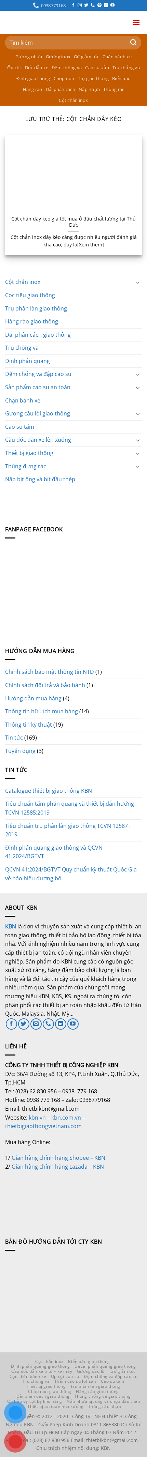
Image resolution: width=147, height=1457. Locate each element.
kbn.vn (37, 1117)
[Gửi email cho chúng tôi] (36, 1024)
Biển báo (121, 78)
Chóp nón (64, 78)
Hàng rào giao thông (31, 321)
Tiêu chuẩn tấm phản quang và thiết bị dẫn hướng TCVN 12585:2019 (69, 808)
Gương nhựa (28, 57)
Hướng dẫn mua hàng (33, 698)
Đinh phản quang (27, 361)
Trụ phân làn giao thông (36, 308)
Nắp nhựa (89, 89)
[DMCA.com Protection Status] (56, 1196)
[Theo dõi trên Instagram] (80, 5)
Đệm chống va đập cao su (38, 374)
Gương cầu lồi (91, 1371)
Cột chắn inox (73, 100)
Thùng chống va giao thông (102, 1396)
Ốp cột (14, 67)
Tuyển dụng (20, 751)
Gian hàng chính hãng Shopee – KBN (58, 1158)
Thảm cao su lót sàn (75, 1381)
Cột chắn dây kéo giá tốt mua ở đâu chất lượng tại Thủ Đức (73, 222)
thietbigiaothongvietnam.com (43, 1126)
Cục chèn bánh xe (28, 1376)
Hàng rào (32, 89)
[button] (136, 22)
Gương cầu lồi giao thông (37, 413)
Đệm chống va (67, 67)
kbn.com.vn (66, 1117)
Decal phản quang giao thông (105, 1366)
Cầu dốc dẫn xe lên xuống (38, 439)
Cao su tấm (97, 67)
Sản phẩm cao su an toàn (37, 387)
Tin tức (14, 737)
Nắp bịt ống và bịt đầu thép (40, 479)
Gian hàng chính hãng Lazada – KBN (58, 1166)
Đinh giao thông (33, 78)
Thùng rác (113, 89)
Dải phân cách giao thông (38, 334)
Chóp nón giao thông (49, 1391)
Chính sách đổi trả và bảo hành (45, 685)
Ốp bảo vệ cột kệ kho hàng (34, 1401)
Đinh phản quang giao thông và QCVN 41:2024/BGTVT (54, 852)
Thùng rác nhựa (104, 1406)
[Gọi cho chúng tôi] (93, 5)
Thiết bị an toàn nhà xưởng (55, 1406)
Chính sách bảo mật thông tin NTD (49, 672)
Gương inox (58, 57)
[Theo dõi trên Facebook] (73, 5)
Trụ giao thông (93, 78)
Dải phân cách (60, 89)
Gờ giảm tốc (86, 57)
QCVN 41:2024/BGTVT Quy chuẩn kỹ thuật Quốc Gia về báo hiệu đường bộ (71, 874)
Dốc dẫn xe (37, 67)
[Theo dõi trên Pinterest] (99, 5)
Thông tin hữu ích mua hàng (41, 711)
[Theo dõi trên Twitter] (86, 5)
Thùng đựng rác (25, 466)
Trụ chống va (126, 67)
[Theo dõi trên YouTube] (112, 5)
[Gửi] (134, 42)
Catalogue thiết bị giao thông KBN (48, 790)
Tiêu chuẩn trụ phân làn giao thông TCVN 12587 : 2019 (68, 830)
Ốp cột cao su (65, 1376)
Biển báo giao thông (89, 1361)
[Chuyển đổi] (138, 282)
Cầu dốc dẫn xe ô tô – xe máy (41, 1371)
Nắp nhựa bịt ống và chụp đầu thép (103, 1401)
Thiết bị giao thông (29, 453)
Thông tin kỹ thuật (28, 724)
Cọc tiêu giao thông (30, 295)
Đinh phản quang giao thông (40, 1366)
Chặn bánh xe (117, 57)
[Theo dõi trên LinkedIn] (106, 5)
